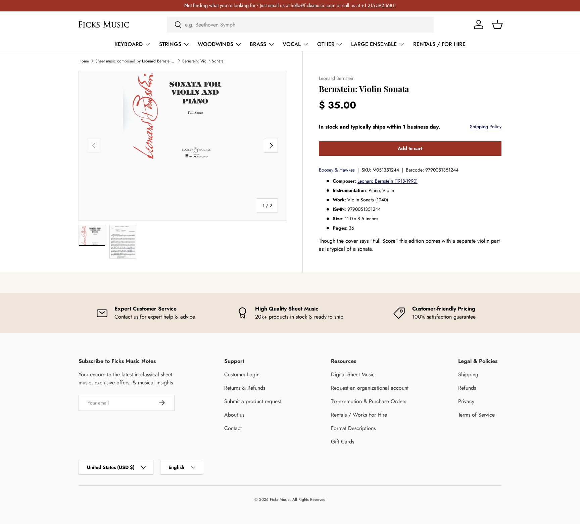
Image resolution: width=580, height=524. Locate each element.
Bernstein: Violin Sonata (203, 61)
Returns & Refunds (244, 388)
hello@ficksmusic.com (313, 5)
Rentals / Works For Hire (359, 415)
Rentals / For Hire (439, 44)
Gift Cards (342, 441)
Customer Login (241, 374)
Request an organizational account (369, 388)
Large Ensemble (374, 44)
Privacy (466, 401)
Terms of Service (476, 415)
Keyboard (128, 44)
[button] (497, 24)
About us (234, 415)
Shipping (468, 374)
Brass (258, 44)
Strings (170, 44)
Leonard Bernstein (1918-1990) (387, 181)
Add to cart (410, 148)
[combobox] (300, 25)
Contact (233, 428)
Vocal (292, 44)
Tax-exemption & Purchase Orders (368, 401)
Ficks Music (280, 499)
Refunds (467, 388)
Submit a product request (252, 401)
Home (84, 61)
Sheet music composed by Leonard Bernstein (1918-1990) (135, 61)
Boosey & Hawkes (337, 169)
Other (326, 44)
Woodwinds (215, 44)
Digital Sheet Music (353, 374)
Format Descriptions (353, 428)
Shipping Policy (485, 126)
